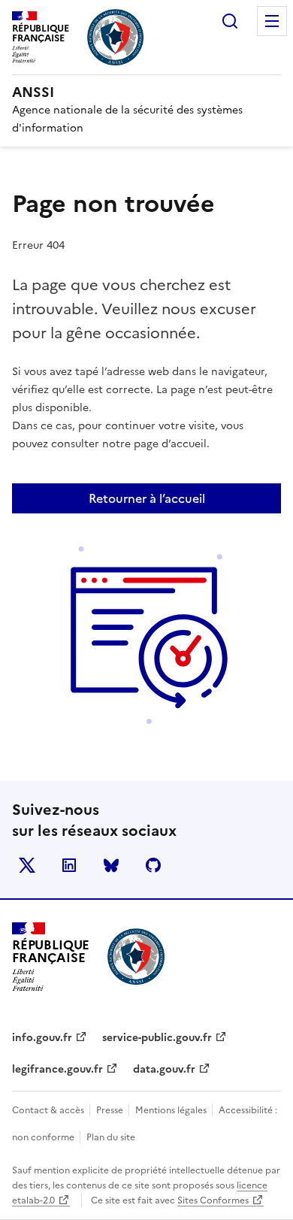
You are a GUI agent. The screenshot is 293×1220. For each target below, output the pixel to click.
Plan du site (110, 1137)
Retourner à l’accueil (147, 498)
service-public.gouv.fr (157, 1038)
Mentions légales (172, 1110)
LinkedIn (69, 865)
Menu (272, 21)
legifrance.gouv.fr (57, 1069)
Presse (110, 1110)
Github (153, 865)
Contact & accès (49, 1110)
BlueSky (111, 865)
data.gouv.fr (164, 1069)
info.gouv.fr (42, 1038)
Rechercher (230, 21)
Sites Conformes (213, 1200)
